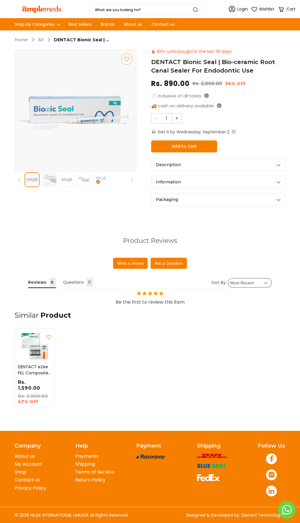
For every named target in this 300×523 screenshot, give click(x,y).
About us (25, 456)
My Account (28, 464)
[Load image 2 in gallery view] (49, 180)
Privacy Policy (30, 488)
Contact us (27, 480)
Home (21, 39)
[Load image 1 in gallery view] (32, 180)
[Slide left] (19, 179)
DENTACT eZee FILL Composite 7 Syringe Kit (33, 370)
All (40, 39)
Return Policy (90, 480)
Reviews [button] (37, 282)
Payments (87, 456)
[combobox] (146, 9)
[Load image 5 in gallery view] (101, 180)
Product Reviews (150, 241)
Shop (20, 472)
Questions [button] (73, 282)
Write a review (130, 263)
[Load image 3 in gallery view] (66, 180)
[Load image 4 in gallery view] (83, 180)
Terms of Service (94, 472)
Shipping (85, 464)
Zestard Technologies (263, 515)
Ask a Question (169, 263)
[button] (287, 9)
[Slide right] (132, 179)
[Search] (195, 9)
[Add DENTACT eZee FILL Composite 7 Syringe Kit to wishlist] (49, 337)
